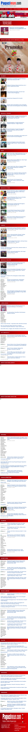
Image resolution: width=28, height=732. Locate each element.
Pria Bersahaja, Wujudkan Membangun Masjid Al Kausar (16, 313)
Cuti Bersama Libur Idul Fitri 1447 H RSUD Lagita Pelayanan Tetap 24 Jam (16, 575)
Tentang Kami (18, 728)
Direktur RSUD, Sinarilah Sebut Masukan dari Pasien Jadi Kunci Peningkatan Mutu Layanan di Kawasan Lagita (13, 568)
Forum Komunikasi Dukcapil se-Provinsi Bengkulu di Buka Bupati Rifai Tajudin (16, 270)
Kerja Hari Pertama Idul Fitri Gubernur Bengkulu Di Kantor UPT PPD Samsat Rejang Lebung (12, 603)
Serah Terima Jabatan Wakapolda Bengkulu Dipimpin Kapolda (15, 349)
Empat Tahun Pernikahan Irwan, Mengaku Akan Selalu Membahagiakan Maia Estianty (17, 105)
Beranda (2, 9)
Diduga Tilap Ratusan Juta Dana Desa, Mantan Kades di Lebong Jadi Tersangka (14, 248)
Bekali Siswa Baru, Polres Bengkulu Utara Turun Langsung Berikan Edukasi (16, 702)
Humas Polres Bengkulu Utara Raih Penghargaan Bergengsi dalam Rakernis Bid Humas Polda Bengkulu (13, 514)
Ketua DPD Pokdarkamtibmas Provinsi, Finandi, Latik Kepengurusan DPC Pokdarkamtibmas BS (16, 263)
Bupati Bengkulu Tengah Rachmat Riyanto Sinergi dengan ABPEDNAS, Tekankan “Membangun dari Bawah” (17, 117)
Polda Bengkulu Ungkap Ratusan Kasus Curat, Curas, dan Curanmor (16, 357)
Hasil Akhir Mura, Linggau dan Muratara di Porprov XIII (13, 328)
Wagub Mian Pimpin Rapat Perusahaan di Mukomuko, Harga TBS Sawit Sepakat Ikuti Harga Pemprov (13, 676)
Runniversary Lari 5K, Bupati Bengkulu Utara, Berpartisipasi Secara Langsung (16, 535)
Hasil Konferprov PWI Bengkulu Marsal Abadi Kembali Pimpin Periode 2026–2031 (16, 336)
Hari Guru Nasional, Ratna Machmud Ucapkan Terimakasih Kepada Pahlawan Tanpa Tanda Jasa (12, 326)
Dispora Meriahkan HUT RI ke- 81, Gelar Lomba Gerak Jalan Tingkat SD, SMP (16, 524)
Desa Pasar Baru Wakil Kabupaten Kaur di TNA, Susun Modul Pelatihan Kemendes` (17, 154)
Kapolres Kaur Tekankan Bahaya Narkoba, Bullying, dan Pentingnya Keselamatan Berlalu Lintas (17, 173)
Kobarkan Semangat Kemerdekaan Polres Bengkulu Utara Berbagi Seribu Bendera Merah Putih (14, 481)
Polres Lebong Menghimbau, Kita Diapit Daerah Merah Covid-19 (16, 252)
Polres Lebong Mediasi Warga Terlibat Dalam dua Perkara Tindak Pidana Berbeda (16, 235)
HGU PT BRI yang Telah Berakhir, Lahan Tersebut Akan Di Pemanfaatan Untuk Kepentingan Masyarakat (13, 353)
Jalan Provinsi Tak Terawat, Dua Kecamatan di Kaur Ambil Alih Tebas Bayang (15, 180)
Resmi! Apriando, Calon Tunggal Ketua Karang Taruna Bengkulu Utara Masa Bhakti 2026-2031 (16, 191)
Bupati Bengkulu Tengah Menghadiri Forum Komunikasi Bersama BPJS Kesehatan (15, 130)
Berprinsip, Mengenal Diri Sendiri (15, 98)
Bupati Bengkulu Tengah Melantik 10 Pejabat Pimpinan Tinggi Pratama (15, 123)
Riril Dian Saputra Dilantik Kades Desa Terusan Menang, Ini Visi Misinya (16, 306)
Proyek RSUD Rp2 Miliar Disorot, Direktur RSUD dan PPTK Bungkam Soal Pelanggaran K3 (16, 198)
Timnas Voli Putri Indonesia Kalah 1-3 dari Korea (16, 532)
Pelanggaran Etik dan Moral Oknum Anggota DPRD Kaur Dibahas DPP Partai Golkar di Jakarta (14, 644)
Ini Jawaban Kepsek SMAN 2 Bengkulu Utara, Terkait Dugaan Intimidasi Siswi (13, 709)
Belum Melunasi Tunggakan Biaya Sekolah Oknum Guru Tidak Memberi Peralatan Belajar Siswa (14, 696)
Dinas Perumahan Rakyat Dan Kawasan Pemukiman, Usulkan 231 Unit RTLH (16, 217)
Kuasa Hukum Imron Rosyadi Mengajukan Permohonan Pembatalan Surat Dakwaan (17, 345)
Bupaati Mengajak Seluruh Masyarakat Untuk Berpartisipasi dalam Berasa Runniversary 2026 (16, 562)
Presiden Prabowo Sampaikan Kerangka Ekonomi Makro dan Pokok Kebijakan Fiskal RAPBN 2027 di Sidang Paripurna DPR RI (14, 466)
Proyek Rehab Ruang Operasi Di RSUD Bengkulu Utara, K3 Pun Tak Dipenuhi (16, 211)
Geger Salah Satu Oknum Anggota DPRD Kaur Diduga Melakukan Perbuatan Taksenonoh (16, 167)
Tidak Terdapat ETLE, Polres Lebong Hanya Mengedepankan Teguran (17, 242)
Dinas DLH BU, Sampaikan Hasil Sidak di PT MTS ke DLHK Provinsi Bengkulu (17, 136)
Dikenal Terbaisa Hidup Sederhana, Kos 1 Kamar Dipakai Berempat (16, 86)
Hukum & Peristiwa (17, 9)
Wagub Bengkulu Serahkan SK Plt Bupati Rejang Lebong (16, 594)
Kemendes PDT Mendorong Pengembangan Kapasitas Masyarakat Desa (13, 462)
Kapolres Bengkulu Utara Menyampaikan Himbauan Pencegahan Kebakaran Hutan (16, 486)
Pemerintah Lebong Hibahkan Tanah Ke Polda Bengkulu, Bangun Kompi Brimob (16, 229)
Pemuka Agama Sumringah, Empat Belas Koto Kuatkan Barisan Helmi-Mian (13, 682)
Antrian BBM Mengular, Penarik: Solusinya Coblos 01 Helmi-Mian (13, 685)
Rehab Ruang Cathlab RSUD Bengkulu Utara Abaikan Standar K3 (16, 204)
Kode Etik (17, 730)
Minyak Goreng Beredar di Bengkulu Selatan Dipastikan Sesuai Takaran (15, 280)
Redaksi (16, 725)
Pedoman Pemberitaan (20, 726)
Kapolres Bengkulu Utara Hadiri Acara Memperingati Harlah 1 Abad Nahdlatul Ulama (16, 143)
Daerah (11, 9)
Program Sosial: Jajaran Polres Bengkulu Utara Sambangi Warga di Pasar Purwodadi (13, 503)
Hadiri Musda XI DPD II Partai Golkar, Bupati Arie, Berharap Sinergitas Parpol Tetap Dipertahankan (14, 651)
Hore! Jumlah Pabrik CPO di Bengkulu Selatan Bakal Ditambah (13, 276)
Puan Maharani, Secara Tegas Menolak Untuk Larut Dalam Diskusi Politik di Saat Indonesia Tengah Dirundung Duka (13, 667)
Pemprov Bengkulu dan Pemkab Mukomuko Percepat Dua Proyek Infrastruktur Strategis (13, 679)
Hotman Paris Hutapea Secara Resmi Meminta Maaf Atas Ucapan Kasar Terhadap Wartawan (12, 457)
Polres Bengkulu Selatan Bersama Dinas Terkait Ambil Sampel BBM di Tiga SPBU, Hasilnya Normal (16, 291)
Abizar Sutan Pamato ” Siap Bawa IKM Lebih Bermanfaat (14, 323)
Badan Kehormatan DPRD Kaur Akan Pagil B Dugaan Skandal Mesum (17, 160)
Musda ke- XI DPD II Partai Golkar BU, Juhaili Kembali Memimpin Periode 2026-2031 (16, 655)
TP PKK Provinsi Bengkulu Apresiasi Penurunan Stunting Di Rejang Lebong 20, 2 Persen (14, 606)
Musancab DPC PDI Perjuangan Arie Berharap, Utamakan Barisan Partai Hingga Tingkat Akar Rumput (14, 647)
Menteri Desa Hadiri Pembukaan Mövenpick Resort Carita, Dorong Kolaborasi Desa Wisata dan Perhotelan (11, 471)
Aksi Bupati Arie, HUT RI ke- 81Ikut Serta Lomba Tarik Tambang (16, 528)
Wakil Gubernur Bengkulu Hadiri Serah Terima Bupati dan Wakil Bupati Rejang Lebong (13, 597)
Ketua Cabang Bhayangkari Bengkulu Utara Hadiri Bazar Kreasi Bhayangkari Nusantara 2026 (17, 438)
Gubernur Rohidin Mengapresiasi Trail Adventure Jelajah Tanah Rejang (14, 600)
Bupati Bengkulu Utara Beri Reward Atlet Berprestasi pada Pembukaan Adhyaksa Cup (16, 578)
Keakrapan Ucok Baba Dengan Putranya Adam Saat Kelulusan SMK (16, 79)
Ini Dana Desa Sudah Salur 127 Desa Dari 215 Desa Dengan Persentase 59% (16, 572)
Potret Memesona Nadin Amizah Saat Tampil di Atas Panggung (15, 92)
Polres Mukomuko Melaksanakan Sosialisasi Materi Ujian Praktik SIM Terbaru (14, 688)
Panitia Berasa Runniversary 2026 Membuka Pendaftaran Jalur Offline (15, 550)
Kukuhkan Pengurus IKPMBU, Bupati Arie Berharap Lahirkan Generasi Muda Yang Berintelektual (16, 705)
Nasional (6, 9)
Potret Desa (24, 9)
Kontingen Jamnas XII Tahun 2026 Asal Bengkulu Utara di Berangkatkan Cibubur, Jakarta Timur (13, 699)
